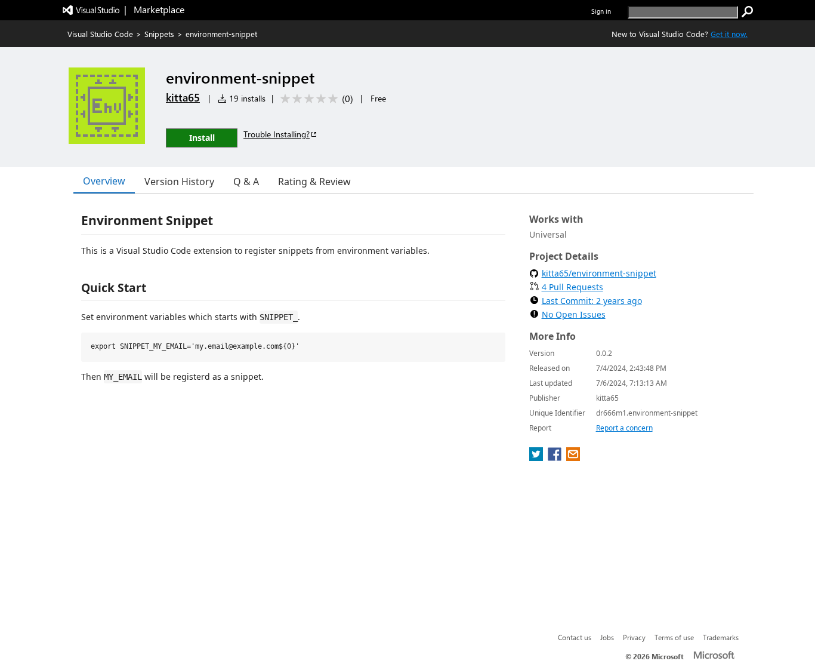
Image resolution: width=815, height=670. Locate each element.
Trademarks (721, 637)
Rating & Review (314, 181)
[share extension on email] (573, 457)
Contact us (574, 637)
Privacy (634, 637)
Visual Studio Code (100, 34)
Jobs (607, 637)
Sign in (601, 11)
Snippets (159, 34)
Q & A (246, 181)
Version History (179, 181)
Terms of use (674, 637)
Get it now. (729, 34)
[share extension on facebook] (556, 457)
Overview (104, 181)
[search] (748, 12)
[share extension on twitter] (537, 457)
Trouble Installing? (276, 134)
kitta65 (183, 97)
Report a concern (624, 428)
